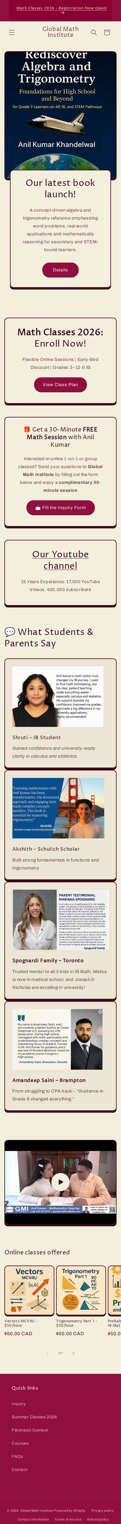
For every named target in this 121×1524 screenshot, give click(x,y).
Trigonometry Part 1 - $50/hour (77, 1323)
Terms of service (68, 1519)
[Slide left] (47, 1353)
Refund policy (98, 1519)
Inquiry (19, 1404)
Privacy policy (102, 1510)
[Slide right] (73, 1353)
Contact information (33, 1519)
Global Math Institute (36, 1510)
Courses (20, 1443)
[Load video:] (60, 1182)
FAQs (17, 1456)
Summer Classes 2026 (34, 1417)
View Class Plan (60, 384)
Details (60, 270)
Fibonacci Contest (30, 1430)
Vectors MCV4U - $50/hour (21, 1323)
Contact (19, 1470)
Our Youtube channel (60, 560)
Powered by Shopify (69, 1510)
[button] (11, 32)
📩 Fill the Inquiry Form (60, 507)
